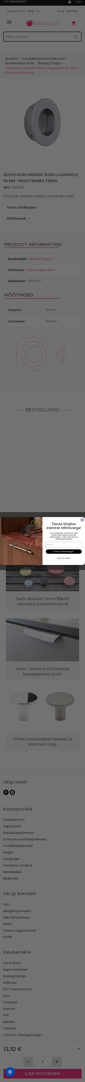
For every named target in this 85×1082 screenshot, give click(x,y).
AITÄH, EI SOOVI (64, 558)
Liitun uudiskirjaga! (64, 552)
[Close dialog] (82, 520)
